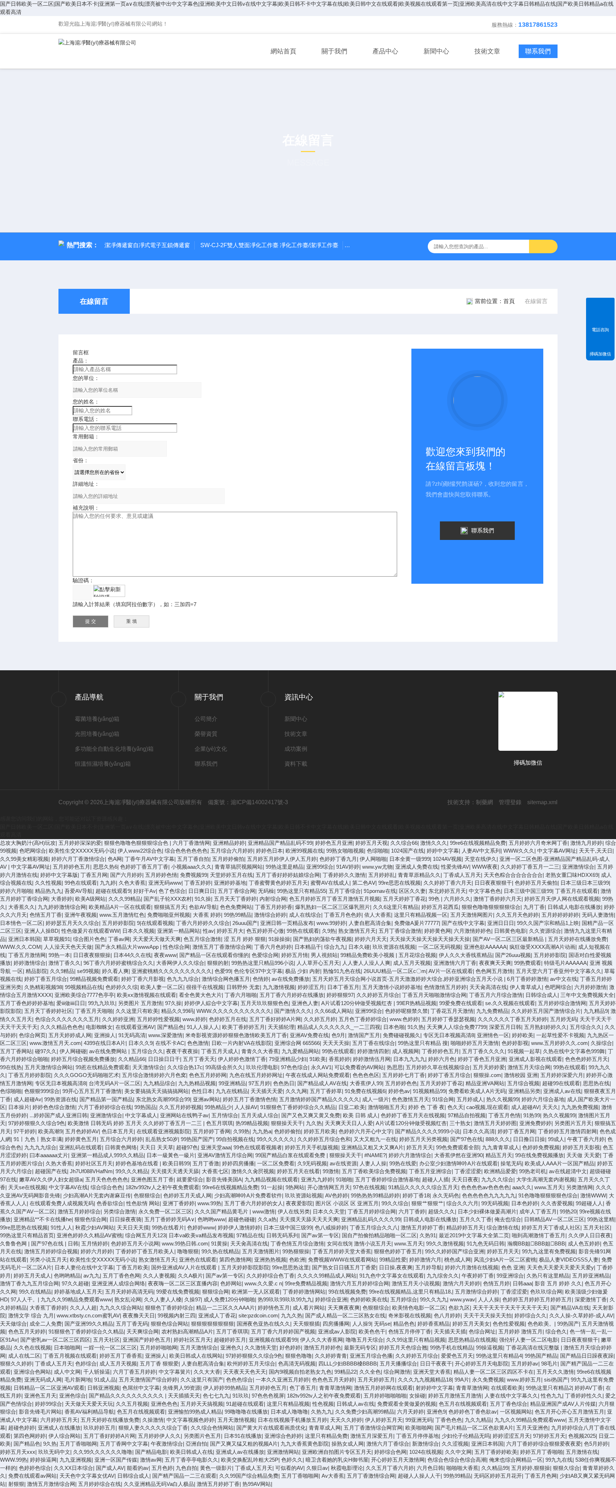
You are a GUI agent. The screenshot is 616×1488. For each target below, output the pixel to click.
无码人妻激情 (598, 915)
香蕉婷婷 (339, 1059)
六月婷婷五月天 (59, 1420)
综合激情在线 (503, 1227)
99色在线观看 (81, 883)
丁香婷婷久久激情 (344, 875)
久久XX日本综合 (73, 1468)
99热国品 (145, 1107)
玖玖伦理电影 (262, 1067)
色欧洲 (297, 1260)
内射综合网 (273, 899)
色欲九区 (459, 1308)
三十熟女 (460, 1123)
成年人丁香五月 (538, 1211)
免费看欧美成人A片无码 (476, 1091)
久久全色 (370, 1372)
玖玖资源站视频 (303, 1195)
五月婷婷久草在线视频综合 (438, 1067)
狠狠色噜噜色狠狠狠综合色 (137, 843)
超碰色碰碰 (241, 1219)
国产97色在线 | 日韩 (54, 1243)
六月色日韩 (430, 1468)
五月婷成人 (470, 1099)
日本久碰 (359, 947)
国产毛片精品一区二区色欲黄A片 (474, 1428)
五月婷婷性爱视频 (158, 1019)
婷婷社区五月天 (94, 1163)
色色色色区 (366, 1075)
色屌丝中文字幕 (141, 1388)
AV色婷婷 (336, 1195)
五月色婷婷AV (82, 1131)
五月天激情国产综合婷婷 (148, 1380)
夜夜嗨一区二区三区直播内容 (182, 1283)
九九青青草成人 (500, 1147)
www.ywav (462, 1299)
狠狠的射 (218, 963)
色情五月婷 (496, 1283)
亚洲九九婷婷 (317, 1179)
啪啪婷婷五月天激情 (475, 1043)
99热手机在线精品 (451, 1347)
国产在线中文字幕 (463, 923)
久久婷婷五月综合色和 (324, 1139)
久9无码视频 (312, 1163)
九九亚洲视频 (76, 1460)
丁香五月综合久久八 (374, 1227)
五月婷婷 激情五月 (520, 1331)
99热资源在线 (60, 1099)
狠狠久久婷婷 (16, 1363)
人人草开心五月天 (318, 963)
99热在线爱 (402, 1163)
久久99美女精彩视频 (24, 859)
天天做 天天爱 (583, 1155)
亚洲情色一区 (493, 1035)
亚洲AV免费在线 (309, 1035)
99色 (434, 899)
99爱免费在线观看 (460, 1003)
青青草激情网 (335, 1388)
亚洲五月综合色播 (371, 1356)
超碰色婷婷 (21, 1428)
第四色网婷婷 (30, 1436)
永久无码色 (445, 1195)
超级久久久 (441, 1211)
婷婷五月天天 (503, 1251)
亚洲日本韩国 (24, 939)
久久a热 (267, 1219)
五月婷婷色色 (401, 1083)
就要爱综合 (189, 1179)
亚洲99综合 (319, 867)
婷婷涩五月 (311, 987)
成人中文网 (67, 1372)
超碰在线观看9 (113, 891)
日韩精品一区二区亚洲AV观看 (49, 1388)
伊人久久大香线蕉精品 (465, 955)
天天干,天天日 (595, 851)
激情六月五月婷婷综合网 (359, 1283)
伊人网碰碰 (73, 1051)
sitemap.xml (542, 802)
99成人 (556, 1139)
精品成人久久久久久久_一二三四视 (338, 1027)
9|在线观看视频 (155, 923)
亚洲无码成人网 (43, 1380)
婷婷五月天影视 (581, 1147)
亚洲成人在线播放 (59, 1428)
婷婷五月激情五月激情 (455, 1396)
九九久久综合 (497, 1179)
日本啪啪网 (67, 1347)
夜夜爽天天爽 (495, 963)
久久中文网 (458, 1452)
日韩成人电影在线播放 (574, 907)
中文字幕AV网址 (556, 851)
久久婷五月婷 (320, 1019)
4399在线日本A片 (104, 1043)
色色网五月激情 (494, 971)
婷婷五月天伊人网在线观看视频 (561, 899)
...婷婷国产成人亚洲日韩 (58, 1115)
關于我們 (334, 51)
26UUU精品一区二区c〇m (395, 971)
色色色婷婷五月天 (586, 1059)
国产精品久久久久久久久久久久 (127, 1396)
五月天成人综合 (259, 1115)
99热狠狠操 (295, 1251)
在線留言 (94, 301)
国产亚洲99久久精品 (89, 1324)
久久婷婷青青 (331, 1356)
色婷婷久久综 (122, 987)
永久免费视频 (488, 1380)
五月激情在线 (582, 1452)
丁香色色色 (448, 1420)
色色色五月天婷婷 (333, 1380)
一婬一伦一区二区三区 (110, 1347)
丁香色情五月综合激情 (297, 1243)
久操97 (192, 1299)
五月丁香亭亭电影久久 (191, 1460)
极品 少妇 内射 (302, 971)
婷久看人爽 (115, 971)
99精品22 (345, 1372)
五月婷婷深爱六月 (561, 1075)
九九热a (261, 1131)
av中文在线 (563, 979)
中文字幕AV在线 (68, 1187)
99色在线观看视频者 (257, 1147)
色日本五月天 (118, 1131)
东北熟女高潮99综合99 (163, 1099)
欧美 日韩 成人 (360, 1115)
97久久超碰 (75, 1283)
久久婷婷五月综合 (377, 995)
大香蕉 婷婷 (207, 915)
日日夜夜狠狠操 (92, 955)
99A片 (462, 1380)
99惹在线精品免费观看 (102, 1067)
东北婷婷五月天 (447, 891)
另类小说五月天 (48, 1260)
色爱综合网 (265, 955)
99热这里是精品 (284, 867)
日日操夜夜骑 (125, 1219)
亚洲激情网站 (283, 1452)
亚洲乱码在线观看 (80, 1147)
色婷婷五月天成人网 (187, 1195)
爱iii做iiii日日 (70, 1003)
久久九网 (296, 1091)
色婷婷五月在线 (227, 1019)
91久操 (203, 899)
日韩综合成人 (541, 995)
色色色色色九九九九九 (488, 1195)
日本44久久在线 (132, 955)
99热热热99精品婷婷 (375, 1195)
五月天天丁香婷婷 (235, 899)
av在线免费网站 (108, 1051)
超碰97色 (187, 1147)
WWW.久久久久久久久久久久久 (233, 1011)
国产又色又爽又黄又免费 (310, 1115)
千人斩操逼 (96, 1372)
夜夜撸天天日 (139, 1315)
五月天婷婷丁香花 (404, 899)
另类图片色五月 (202, 1436)
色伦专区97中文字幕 (258, 971)
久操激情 (153, 1420)
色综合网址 (482, 1331)
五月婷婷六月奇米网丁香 (538, 843)
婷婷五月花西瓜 (440, 907)
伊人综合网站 (64, 1436)
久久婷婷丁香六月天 (447, 883)
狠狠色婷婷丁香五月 (398, 1251)
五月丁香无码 (132, 1324)
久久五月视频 (132, 1404)
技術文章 (487, 51)
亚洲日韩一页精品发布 (287, 923)
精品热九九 (48, 891)
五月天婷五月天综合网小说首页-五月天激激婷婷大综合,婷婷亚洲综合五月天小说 (408, 979)
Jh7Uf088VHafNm (91, 1171)
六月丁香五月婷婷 (134, 1372)
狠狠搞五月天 (170, 907)
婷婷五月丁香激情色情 (249, 1099)
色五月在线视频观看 (463, 1404)
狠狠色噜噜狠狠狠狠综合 (491, 907)
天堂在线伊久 (480, 859)
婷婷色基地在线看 (137, 1163)
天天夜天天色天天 (244, 1372)
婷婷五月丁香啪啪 (541, 1452)
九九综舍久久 (443, 1276)
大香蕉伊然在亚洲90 (458, 1155)
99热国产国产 (197, 1139)
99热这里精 (600, 1219)
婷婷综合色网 (390, 1452)
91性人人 (61, 1227)
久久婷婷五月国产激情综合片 (546, 1011)
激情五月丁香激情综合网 (221, 947)
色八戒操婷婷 (331, 1227)
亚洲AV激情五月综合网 (224, 1155)
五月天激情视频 (236, 1420)
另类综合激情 (119, 1211)
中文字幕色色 (485, 891)
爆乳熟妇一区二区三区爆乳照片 (332, 907)
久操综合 (601, 1043)
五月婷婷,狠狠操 (530, 1468)
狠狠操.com (487, 1075)
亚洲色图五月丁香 (152, 1179)
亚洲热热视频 (270, 1260)
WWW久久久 (518, 851)
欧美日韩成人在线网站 (196, 1356)
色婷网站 (231, 1283)
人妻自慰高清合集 (370, 923)
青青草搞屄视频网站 (239, 867)
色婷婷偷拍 (287, 1131)
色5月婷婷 (596, 1444)
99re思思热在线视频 (24, 1227)
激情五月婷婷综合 (79, 1211)
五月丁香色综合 (508, 1404)
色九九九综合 (183, 979)
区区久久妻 (412, 891)
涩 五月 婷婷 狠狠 (245, 939)
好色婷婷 (290, 1347)
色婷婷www (201, 1227)
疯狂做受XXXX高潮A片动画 (542, 947)
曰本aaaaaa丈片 (49, 1155)
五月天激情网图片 (471, 915)
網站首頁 (283, 51)
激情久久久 (433, 843)
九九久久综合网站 (120, 1308)
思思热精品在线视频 (472, 1340)
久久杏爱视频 (557, 1203)
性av (208, 931)
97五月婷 (259, 1083)
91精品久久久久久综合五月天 (423, 1187)
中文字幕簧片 (175, 1372)
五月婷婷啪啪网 (158, 1347)
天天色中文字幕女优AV (87, 1476)
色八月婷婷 (447, 1315)
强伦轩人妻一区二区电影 (528, 1340)
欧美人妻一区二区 (161, 987)
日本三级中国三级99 (528, 891)
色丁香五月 (302, 1388)
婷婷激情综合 (30, 963)
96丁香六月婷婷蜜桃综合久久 (118, 963)
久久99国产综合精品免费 (248, 1476)
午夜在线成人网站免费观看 (318, 1075)
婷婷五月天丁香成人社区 (551, 1227)
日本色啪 (394, 1027)
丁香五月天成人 (219, 1051)
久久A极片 (190, 1276)
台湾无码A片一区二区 (114, 1083)
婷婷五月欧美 (320, 1131)
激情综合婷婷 (270, 915)
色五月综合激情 (202, 939)
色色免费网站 (236, 907)
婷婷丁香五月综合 (45, 979)
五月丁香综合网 (236, 891)
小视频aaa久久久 (191, 867)
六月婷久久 (457, 899)
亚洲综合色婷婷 (283, 1436)
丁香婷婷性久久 (583, 1396)
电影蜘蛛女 (99, 1027)
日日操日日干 (164, 1059)
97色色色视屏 (268, 1396)
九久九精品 (478, 1420)
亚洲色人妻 (305, 1003)
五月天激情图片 (260, 1251)
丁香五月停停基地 (417, 1436)
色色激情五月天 (410, 1099)
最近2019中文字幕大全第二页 (474, 1235)
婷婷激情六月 (425, 1260)
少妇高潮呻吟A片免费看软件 (248, 1195)
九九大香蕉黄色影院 (305, 1444)
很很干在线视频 (205, 987)
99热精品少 (218, 1107)
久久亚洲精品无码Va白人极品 (159, 1484)
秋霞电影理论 (347, 1468)
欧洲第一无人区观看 (256, 1292)
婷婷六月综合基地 (543, 1099)
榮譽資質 (206, 734)
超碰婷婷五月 (230, 1340)
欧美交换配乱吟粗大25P (249, 1460)
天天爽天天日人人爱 (349, 1123)
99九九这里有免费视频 (549, 1251)
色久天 (455, 1107)
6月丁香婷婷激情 (527, 979)
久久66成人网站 (333, 1011)
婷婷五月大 (230, 931)
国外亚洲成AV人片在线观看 (184, 1267)
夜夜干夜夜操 (182, 1051)
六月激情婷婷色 (472, 931)
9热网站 (295, 1187)
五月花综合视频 (417, 955)
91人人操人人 (203, 1027)
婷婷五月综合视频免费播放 (83, 1059)
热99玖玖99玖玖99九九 (285, 1299)
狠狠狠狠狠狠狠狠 (212, 1324)
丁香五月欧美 (132, 1267)
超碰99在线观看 (561, 1083)
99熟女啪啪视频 (345, 851)
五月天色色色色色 (106, 1179)
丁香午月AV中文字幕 (149, 859)
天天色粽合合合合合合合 (513, 875)
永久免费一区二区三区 (165, 1211)
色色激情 (198, 1043)
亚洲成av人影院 (337, 1331)
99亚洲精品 (232, 1083)
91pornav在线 (380, 891)
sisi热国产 (556, 1380)
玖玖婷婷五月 (99, 1428)
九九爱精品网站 (300, 1051)
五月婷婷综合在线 (99, 1484)
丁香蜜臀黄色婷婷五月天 (278, 883)
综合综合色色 (107, 1187)
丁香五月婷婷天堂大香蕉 (341, 1251)
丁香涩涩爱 (468, 1171)
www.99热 (209, 1203)
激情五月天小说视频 (416, 1283)
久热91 (428, 1235)
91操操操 (279, 939)
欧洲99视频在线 (304, 851)
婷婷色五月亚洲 (334, 843)
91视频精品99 (429, 1091)
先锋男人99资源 (181, 1388)
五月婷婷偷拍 (228, 859)
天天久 (550, 1107)
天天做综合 (13, 1324)
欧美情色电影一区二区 (419, 1308)
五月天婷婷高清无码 (129, 1292)
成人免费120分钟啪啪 (229, 1299)
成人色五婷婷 (584, 1243)
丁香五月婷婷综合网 (372, 1211)
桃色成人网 (457, 1260)
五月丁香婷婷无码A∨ (169, 1219)
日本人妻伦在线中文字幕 (84, 1267)
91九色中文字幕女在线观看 (391, 1276)
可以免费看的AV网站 (359, 1067)
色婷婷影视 (515, 1043)
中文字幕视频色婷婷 (190, 1420)
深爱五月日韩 (505, 1027)
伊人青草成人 (526, 987)
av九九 (91, 1276)
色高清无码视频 (296, 1363)
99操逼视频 (489, 1347)
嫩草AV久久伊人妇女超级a (50, 1179)
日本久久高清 (479, 1131)
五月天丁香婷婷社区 (48, 1011)
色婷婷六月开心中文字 (365, 1131)
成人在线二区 (24, 1356)
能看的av (138, 1468)
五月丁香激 (205, 1163)
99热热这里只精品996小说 (262, 963)
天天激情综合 (148, 1067)
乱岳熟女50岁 (161, 1139)
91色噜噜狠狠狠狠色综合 (548, 1195)
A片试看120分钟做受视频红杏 (357, 1003)
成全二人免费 (46, 1324)
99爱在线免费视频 (177, 1292)
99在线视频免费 (347, 1292)
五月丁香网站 (16, 1051)
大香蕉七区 (215, 1171)
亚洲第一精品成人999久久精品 (107, 1155)
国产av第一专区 (320, 1235)
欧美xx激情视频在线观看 (146, 995)
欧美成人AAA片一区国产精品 (559, 1163)
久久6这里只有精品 (396, 907)
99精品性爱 (392, 1260)
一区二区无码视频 (439, 947)
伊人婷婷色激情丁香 (242, 1059)
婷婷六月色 (441, 1059)
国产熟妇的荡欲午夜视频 (322, 939)
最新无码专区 (360, 1347)
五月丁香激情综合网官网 (373, 1428)
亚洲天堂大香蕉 (432, 1372)
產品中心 (385, 51)
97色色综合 (294, 1067)
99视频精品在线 (84, 987)
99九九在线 (559, 1460)
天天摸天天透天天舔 (175, 1171)
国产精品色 (170, 1027)
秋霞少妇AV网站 (94, 1227)
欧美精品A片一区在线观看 (120, 907)
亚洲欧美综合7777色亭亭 (84, 995)
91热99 (531, 1115)
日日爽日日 (201, 891)
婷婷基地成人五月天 (78, 1292)
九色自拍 (186, 1468)
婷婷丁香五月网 (516, 1131)
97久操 (173, 1003)
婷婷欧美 (522, 1035)
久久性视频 (48, 883)
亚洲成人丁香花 (217, 1315)
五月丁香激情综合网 (371, 1476)
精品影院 (36, 971)
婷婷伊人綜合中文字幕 (211, 1003)
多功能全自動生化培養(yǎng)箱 (114, 749)
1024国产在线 (407, 851)
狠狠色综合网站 (169, 1324)
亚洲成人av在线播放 (240, 1452)
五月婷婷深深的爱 (79, 843)
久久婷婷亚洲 (118, 1019)
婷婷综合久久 (530, 1315)
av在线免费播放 (290, 979)
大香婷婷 (61, 899)
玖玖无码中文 (54, 1452)
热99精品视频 (252, 1123)
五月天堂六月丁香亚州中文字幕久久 (558, 971)
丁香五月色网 (541, 1476)
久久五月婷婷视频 (180, 1107)
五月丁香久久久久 (483, 1051)
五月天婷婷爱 (489, 1067)
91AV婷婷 (347, 867)
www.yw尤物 (377, 867)
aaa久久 (522, 1187)
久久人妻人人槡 (162, 1299)
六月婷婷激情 (590, 987)
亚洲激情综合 (578, 867)
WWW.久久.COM (20, 947)
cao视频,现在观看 (487, 1107)
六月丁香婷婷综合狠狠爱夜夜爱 (543, 1444)
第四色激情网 (235, 1260)
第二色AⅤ (363, 883)
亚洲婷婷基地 (230, 883)
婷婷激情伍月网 (371, 1059)
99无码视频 (494, 1203)
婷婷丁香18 (416, 1195)
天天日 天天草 (156, 1147)
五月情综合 (224, 1115)
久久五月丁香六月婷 (390, 1468)
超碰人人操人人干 (419, 1476)
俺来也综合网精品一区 (516, 1460)
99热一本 (59, 955)
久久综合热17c (184, 1067)
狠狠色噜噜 (298, 1356)
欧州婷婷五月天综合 (251, 1363)
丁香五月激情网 (27, 955)
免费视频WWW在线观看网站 (342, 1260)
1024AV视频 (447, 859)
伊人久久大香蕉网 (321, 1340)
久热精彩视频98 (43, 987)
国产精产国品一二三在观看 (184, 1476)
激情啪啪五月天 (386, 1107)
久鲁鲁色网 (14, 1243)
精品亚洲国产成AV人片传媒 (563, 1404)
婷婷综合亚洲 (331, 1299)
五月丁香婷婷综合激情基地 (387, 1179)
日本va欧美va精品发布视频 (201, 1235)
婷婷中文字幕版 (59, 875)
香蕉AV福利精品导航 (89, 1412)
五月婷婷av (524, 1363)
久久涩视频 (455, 1444)
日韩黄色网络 (121, 1147)
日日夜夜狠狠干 (493, 883)
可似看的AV (289, 1468)
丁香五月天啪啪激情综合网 (434, 995)
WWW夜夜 (485, 867)
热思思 (395, 1067)
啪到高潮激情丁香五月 (538, 1235)
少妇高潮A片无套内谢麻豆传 (97, 1195)
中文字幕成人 (141, 1115)
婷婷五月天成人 (32, 1276)
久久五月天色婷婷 (517, 915)
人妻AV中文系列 (481, 851)
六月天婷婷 (410, 1412)
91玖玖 (240, 1396)
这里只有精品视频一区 (420, 915)
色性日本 (202, 1091)
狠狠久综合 (566, 1468)
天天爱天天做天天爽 (157, 939)
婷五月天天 (419, 1147)
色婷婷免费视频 (541, 1147)
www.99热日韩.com (185, 1243)
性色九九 (551, 1396)
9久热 (50, 1444)
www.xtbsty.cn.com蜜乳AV (88, 1315)
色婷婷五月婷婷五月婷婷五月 (537, 1299)
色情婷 (261, 979)
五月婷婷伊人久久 (159, 1436)
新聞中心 (436, 51)
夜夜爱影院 (299, 1203)
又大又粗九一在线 (375, 1139)
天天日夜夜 (465, 1179)
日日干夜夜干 (436, 1363)
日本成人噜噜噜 (289, 1412)
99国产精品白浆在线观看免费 (291, 1155)
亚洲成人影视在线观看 (535, 1059)
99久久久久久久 (275, 1139)
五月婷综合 (403, 1299)
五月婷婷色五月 (71, 867)
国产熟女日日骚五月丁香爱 (344, 1267)
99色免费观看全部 (457, 1147)
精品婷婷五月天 (465, 1227)
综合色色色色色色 (186, 851)
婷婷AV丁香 (589, 1388)
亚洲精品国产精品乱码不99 (280, 843)
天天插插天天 (184, 1396)
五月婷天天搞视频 (201, 1404)
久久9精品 (62, 971)
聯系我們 (538, 51)
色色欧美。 (541, 1324)
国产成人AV (110, 1468)
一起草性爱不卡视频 (560, 1035)
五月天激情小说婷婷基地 (391, 987)
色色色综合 (239, 1380)
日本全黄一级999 (409, 859)
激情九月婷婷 (586, 843)
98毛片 (549, 1363)
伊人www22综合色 (140, 851)
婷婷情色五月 (274, 1308)
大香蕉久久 (21, 907)
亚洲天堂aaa (216, 1147)
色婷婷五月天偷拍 (536, 883)
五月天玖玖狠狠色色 (265, 1003)
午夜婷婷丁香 (478, 1276)
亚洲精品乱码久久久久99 (370, 1219)
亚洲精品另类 (524, 1091)
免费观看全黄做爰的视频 (406, 1404)
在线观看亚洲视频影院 (163, 1131)
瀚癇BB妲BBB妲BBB (536, 1243)
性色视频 (323, 1404)
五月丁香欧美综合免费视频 (374, 1171)
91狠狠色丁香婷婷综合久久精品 (297, 1107)
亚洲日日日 (500, 923)
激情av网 (151, 1460)
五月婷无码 (563, 1019)
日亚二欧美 (351, 1107)
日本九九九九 (409, 1059)
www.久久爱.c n (263, 1283)
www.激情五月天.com (55, 1043)
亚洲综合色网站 (32, 1372)
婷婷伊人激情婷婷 (239, 1227)
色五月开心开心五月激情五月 (569, 1412)
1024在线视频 (425, 1452)
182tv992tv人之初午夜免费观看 (162, 1187)
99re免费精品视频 (306, 1283)
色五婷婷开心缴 (265, 931)
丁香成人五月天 (462, 875)
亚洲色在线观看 (197, 1260)
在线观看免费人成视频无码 (62, 1203)
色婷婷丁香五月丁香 (144, 867)
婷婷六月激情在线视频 (471, 1267)
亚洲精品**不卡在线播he (43, 1219)
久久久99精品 (124, 899)
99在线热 (11, 1067)
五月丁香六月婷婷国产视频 (283, 1331)
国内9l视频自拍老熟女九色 (300, 1372)
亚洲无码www (164, 883)
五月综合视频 (523, 1083)
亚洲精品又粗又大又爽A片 (372, 1147)
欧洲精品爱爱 (500, 1171)
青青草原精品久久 (419, 875)
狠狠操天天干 (287, 1123)
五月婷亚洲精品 (591, 1276)
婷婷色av (399, 1091)
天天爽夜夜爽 (344, 1308)
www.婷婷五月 (524, 1380)
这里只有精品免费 (326, 1436)
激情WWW (593, 1195)
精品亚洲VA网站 (485, 1083)
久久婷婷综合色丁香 (270, 1276)
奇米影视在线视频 (409, 1315)
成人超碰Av (27, 1099)
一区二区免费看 (275, 1163)
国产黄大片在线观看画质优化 (271, 1428)
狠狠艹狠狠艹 (427, 1203)
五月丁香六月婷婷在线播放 (292, 995)
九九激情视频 (279, 987)
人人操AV (246, 1107)
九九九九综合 (40, 1147)
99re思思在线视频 (399, 883)
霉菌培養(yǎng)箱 (97, 719)
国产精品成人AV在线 (322, 1083)
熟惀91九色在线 (342, 971)
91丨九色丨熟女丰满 (38, 1139)
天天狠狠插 (306, 1324)
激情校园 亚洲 (521, 1075)
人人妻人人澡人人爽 (366, 963)
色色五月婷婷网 (207, 1075)
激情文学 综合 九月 (31, 1315)
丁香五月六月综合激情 (496, 995)
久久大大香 (207, 1372)
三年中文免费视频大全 (587, 995)
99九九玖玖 (101, 1003)
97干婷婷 (24, 1131)
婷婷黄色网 (437, 931)
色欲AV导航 (203, 907)
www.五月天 (548, 1187)
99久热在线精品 (220, 1251)
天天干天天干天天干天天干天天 (510, 1308)
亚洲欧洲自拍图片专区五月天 (336, 1452)
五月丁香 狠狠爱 (159, 1363)
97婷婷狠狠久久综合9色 (36, 1123)
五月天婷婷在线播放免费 (577, 939)
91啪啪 (344, 1179)
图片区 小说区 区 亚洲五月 (347, 1203)
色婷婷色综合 (35, 1468)
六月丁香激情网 (191, 843)
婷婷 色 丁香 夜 (426, 1107)
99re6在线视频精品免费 (478, 843)
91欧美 (317, 1059)
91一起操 (272, 1187)
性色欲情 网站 (143, 1203)
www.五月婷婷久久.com (559, 1043)
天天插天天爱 (267, 1091)
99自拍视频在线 (235, 1139)
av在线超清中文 (568, 1171)
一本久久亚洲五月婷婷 (282, 1380)
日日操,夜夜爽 (395, 1267)
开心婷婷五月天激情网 (398, 1460)
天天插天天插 (450, 1331)
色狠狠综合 (147, 1195)
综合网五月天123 (145, 1235)
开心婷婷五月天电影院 (481, 1363)
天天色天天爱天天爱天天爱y (560, 1267)
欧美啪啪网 (418, 1428)
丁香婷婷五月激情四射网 (567, 1131)
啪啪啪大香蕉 (462, 1468)
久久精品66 (131, 1059)
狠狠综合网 (215, 1292)
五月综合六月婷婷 (231, 851)
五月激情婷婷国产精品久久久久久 (319, 1099)
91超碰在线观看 (245, 1404)
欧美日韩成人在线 (191, 1452)
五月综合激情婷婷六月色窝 (154, 1075)
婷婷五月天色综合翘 (403, 1347)
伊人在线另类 (294, 1211)
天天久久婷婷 (346, 1420)
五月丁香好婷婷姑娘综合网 (288, 875)
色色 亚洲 (512, 1267)
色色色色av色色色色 (485, 1187)
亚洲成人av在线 (562, 1091)
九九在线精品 (232, 1091)
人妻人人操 (373, 1163)
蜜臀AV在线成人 (329, 883)
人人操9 (361, 1324)
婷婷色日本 (269, 851)
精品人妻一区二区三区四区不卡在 (493, 1372)
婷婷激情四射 (373, 1051)
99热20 (568, 1211)
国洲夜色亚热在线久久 (263, 1324)
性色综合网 (176, 947)
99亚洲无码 (418, 1420)
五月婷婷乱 (381, 875)
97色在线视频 (369, 1187)
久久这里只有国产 (201, 1380)
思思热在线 (596, 1083)
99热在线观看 (303, 931)
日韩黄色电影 (510, 931)
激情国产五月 (364, 1035)
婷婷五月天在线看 (298, 1171)
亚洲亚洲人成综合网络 (118, 1283)
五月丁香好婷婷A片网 (275, 1019)
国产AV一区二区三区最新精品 (509, 939)
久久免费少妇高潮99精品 (364, 1412)
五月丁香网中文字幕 (124, 1444)
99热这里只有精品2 (549, 1388)
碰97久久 (46, 1051)
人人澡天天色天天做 (68, 947)
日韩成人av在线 (355, 1404)
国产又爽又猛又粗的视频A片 (244, 1444)
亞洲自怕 (196, 1444)
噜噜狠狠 (188, 1251)
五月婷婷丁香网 (211, 1131)
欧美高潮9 (50, 1131)
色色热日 (283, 1083)
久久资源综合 (545, 931)
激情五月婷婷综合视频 (51, 1251)
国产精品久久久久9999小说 (427, 1131)
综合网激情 (397, 1372)
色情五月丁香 (46, 915)
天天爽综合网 (143, 1331)
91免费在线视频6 (365, 1091)
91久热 (415, 1027)
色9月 (338, 1035)
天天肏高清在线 (488, 987)
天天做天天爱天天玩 (89, 1404)
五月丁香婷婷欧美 (495, 1452)
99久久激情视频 (445, 1243)
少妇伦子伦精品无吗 (466, 1436)
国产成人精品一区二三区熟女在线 (345, 1315)
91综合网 (443, 1099)
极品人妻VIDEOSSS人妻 (569, 1260)
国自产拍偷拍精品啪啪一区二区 (379, 1235)
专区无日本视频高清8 (448, 1035)
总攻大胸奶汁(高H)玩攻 (28, 843)
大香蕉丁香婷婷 (48, 1308)
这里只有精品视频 (288, 1404)
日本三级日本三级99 (584, 883)
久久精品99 (494, 1468)
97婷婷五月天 (549, 1436)
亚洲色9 (436, 1412)
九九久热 (291, 1315)
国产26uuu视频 (513, 955)
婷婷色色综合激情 (53, 1107)
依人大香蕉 (377, 915)
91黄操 (219, 1243)
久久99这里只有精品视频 (415, 1340)
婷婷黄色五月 (81, 1139)
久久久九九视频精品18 (425, 1380)
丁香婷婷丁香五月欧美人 (144, 1251)
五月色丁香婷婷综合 (363, 1019)
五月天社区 (596, 1227)
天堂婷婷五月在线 (231, 875)
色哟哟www (211, 1219)
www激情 (263, 1211)
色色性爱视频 (509, 1324)
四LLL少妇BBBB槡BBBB (347, 1363)
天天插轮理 (281, 1027)
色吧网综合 (32, 851)
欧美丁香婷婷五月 (243, 1027)
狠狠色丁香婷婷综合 (169, 1308)
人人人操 (488, 1299)
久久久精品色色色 (61, 1027)
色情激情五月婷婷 (445, 987)
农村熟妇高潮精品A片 (187, 1331)
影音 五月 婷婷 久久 (558, 1283)
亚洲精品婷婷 (229, 843)
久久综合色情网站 (212, 1428)
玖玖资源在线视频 (394, 947)
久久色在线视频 (32, 1347)
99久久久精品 (131, 1171)
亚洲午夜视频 (81, 915)
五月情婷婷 (94, 1243)
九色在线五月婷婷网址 (256, 1075)
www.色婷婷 (404, 1019)
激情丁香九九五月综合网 (29, 1283)
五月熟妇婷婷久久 (545, 1027)
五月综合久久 (586, 1027)
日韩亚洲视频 (103, 1388)
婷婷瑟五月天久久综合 (72, 923)
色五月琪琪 (219, 1123)
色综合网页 (32, 1035)
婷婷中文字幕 (443, 851)
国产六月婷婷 (126, 875)
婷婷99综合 (48, 1404)
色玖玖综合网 (546, 1292)
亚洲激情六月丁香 (454, 963)
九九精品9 (596, 1011)
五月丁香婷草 (326, 1091)
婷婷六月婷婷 (97, 1251)
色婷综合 (86, 1363)
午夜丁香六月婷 (586, 1139)
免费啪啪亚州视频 (168, 915)
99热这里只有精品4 (499, 1356)
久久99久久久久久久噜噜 (102, 1452)
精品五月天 (499, 1155)
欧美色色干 (372, 1331)
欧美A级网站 (90, 899)
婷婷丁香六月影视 (142, 979)
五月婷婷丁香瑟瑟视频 (448, 1019)
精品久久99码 (177, 1011)
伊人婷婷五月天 (383, 1420)
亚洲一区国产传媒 (115, 1460)
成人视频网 (405, 1051)
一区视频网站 (516, 1412)
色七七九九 (216, 1396)
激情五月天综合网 (529, 1067)
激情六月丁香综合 (387, 1444)
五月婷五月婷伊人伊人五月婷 (282, 859)
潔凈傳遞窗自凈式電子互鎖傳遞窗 (147, 245)
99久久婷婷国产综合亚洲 (454, 1251)
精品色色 (404, 1324)
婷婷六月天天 (371, 939)
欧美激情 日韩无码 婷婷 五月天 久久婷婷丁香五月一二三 (135, 1123)
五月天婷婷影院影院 (245, 1267)
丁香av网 (119, 939)
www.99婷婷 (331, 923)
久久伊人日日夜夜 (589, 1235)
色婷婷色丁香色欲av (472, 1412)
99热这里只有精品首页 (27, 1235)
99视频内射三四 (176, 1315)
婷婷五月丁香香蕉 (120, 1356)
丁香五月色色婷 (342, 915)
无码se (382, 1324)
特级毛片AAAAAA (565, 963)
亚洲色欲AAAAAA (485, 947)
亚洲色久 (231, 1347)
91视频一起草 (524, 1051)
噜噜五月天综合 (364, 1340)
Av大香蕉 (333, 1476)
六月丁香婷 (412, 1211)
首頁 (509, 301)
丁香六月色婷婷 (273, 947)
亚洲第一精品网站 (178, 931)
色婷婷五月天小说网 (135, 1243)
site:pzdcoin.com (258, 1315)
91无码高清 (131, 1035)
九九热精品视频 (197, 1083)
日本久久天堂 (329, 1211)
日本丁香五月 (343, 987)
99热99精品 (237, 915)
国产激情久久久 (293, 1011)
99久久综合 (395, 1203)
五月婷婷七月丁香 (403, 1075)
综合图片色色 (89, 939)
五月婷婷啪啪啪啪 (385, 1396)
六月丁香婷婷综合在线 (105, 1107)
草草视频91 (56, 939)
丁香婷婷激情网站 (304, 1292)
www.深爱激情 (165, 1035)
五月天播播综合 (398, 1363)
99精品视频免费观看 (94, 979)
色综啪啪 (377, 851)
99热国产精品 (541, 1356)
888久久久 (498, 1139)
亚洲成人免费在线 (416, 867)
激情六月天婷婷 (461, 1283)
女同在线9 (339, 1243)
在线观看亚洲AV (134, 1027)
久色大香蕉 (132, 883)
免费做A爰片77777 (416, 923)
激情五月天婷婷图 (495, 1123)
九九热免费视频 (580, 1107)
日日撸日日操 (529, 1139)
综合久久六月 (462, 1203)
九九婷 (108, 883)
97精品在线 (249, 1235)
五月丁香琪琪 (232, 1331)
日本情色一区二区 (21, 923)
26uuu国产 (244, 923)
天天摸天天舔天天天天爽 (308, 1219)
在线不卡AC (169, 1043)
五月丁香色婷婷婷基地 (26, 1003)
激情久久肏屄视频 (252, 1171)
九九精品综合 (159, 1083)
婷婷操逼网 (43, 1460)
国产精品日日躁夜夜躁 (587, 1356)
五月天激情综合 (198, 1347)
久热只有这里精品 (548, 1276)
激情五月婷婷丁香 (422, 1227)
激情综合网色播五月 (226, 979)
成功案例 (295, 749)
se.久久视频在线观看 (510, 1003)
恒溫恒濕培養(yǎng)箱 (103, 764)
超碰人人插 (435, 1179)
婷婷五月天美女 (471, 1324)
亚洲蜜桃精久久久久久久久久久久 (172, 971)
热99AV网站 (256, 1484)
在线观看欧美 (507, 1388)
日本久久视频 (138, 931)
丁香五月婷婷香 (273, 907)
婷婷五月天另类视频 (423, 1139)
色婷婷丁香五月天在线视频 (413, 1115)
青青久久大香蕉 (260, 1051)
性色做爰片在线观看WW (90, 931)
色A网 (115, 859)
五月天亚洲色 (532, 1428)
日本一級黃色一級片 (171, 1155)
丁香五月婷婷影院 (29, 1075)
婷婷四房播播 (238, 1163)
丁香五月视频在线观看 (70, 1356)
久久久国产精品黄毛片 (222, 1211)
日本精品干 (307, 947)
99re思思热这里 (290, 1267)
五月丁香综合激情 (400, 931)
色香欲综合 (110, 1203)
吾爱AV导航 (79, 891)
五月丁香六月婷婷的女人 (253, 1203)
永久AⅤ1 (321, 1067)
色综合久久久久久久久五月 (67, 1019)
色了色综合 (172, 891)
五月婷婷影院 (118, 923)
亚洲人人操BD (41, 931)
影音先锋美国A (224, 1179)
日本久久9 (140, 1043)
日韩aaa (522, 1283)
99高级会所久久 (224, 1067)
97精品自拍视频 (467, 1115)
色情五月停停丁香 (409, 1331)
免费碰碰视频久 (401, 1035)
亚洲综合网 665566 (297, 1043)
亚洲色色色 (164, 1404)
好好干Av (144, 891)
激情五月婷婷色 (322, 1347)
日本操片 (19, 1107)
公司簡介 (206, 719)
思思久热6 (105, 867)
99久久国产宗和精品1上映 (548, 923)
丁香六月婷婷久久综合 (203, 923)
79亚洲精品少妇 (288, 1059)
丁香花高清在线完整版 (533, 1347)
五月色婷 (162, 1468)
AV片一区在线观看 (450, 971)
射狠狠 (16, 1484)
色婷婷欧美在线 (368, 1299)
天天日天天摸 (133, 1227)
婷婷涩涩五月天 (511, 1436)
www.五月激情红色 (121, 915)
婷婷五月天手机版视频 (311, 1147)
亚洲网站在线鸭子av (184, 1115)
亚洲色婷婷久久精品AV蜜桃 (89, 1235)
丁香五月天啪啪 (94, 1011)
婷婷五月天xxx (17, 1452)
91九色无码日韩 (485, 1243)
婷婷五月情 (294, 955)
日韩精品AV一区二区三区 (554, 1219)
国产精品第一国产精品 (106, 1099)
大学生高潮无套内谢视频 (545, 1179)
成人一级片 (375, 1099)
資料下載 (295, 764)
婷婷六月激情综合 (410, 1155)
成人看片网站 (309, 1308)
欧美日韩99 (176, 1163)
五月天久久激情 (555, 1372)
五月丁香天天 (199, 1059)
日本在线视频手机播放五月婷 (292, 1420)
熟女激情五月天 (357, 931)
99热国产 (568, 1324)
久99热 (241, 1131)
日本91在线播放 (243, 1436)
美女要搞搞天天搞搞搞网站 (156, 1091)
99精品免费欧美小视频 (368, 955)
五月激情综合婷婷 (476, 1292)
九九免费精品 (492, 1011)
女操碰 (417, 1396)
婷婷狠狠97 (340, 995)
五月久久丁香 (476, 1219)
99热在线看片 (168, 1227)
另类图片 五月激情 (140, 1003)
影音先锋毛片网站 (40, 1412)
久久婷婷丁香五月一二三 (529, 867)
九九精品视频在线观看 (271, 1179)
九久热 (314, 1123)
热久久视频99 (502, 1099)
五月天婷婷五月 (376, 1380)
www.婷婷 (194, 1019)
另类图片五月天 (573, 1123)
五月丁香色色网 (121, 1276)
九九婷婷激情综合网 (62, 907)
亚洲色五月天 (40, 1396)
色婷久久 (292, 1460)
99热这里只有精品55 (301, 891)
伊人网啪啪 (373, 859)
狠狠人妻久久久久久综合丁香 (153, 1428)
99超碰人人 (589, 1203)
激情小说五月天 (372, 1243)
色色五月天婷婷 (27, 1331)
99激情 (331, 1171)
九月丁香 (534, 907)
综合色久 (556, 1331)
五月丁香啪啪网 (78, 1444)
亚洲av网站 (206, 1099)
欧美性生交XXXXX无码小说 (82, 851)
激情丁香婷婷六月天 (497, 899)
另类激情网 (579, 1187)
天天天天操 (336, 1043)
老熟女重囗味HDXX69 (571, 875)
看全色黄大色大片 (200, 995)
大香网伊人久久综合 (180, 963)
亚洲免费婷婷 (535, 1123)
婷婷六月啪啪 (16, 891)
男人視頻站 (324, 955)
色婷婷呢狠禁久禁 (406, 1011)
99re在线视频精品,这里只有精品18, (410, 1292)
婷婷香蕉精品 (433, 1324)
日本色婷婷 (524, 1203)
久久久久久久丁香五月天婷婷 (512, 1019)
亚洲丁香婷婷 (179, 1203)
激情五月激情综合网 (51, 1484)
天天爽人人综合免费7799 (456, 1027)
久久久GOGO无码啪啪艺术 (86, 1075)
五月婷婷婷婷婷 (560, 915)
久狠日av (317, 1468)
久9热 (328, 931)
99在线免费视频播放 (539, 1155)
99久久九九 (433, 1299)
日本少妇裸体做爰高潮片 (487, 1211)
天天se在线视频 (27, 1187)
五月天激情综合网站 (49, 1067)
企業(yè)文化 (211, 749)
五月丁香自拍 (193, 859)
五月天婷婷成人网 (69, 1035)
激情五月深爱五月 (371, 1436)
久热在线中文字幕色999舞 (574, 1051)
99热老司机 (532, 1171)
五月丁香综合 (345, 891)
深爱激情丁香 (591, 1299)
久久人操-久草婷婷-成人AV (581, 1315)
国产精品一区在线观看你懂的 (214, 955)
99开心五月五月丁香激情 (92, 1091)
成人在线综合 (305, 915)
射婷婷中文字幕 (434, 1388)
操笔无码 (511, 1163)
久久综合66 (403, 843)
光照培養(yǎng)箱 (97, 734)
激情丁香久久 (64, 963)
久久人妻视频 (159, 1276)
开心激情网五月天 (328, 1187)
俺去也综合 (507, 1219)
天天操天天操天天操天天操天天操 (430, 939)
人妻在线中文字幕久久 (511, 1396)
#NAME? (375, 1155)
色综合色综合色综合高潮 (456, 1460)
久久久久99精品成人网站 (326, 1276)
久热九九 (321, 1412)
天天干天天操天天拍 (487, 1315)
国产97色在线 (466, 1139)
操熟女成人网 (348, 1444)
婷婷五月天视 (371, 843)
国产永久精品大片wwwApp (127, 947)
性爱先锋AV (455, 867)
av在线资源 (343, 1163)
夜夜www (165, 955)
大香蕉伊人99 (366, 1083)
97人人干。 (24, 1299)
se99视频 (88, 971)
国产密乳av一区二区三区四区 (55, 1340)
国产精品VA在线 (569, 1308)
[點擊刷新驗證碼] (109, 591)
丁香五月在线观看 (576, 891)
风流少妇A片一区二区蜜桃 (505, 1260)
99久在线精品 (35, 1292)
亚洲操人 (104, 1035)
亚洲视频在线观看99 (273, 1340)
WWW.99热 (13, 1460)
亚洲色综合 (72, 1396)
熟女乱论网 (127, 1299)
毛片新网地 (78, 1380)
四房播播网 (336, 1324)
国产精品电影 (151, 1452)
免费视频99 (193, 875)
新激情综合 (425, 1444)
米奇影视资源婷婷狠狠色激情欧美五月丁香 (236, 1035)
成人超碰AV (525, 1107)
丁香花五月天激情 (452, 1011)
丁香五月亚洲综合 (430, 1171)
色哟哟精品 (67, 1276)
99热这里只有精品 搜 (423, 1043)
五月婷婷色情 (161, 875)
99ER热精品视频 (416, 1003)
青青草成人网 (325, 1428)
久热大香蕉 (59, 1163)
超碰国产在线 (51, 1171)
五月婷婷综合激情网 (562, 1003)
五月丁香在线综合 (373, 1043)
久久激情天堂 (261, 1347)
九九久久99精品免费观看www (76, 1299)
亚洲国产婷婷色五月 (147, 1340)
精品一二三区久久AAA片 (225, 1308)
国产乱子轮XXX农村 (168, 899)
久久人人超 (83, 1308)
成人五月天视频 (412, 963)
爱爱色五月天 (457, 1356)
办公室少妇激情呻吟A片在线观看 (458, 1163)
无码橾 (266, 891)
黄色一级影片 (216, 1468)
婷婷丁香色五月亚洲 (482, 1059)
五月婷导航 (428, 1267)
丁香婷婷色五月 (440, 1051)
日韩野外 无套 (243, 987)
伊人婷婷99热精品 (224, 1388)
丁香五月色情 (504, 1115)
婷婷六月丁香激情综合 (78, 859)
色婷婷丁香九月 (338, 859)
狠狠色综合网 (91, 1219)
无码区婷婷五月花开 (498, 1476)
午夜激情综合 (167, 1444)
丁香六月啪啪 (241, 995)
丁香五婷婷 (197, 883)
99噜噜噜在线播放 (246, 1412)
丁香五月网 (94, 875)
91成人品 (105, 1380)
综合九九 (334, 947)
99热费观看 (527, 963)
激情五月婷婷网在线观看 (383, 1388)
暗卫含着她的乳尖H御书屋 (337, 1460)
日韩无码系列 (282, 1235)
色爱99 (223, 971)
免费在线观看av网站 (32, 1476)
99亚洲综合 (510, 1276)
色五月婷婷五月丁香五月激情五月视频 (334, 899)
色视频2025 (582, 1436)
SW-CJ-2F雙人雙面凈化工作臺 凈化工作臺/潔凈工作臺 (269, 245)
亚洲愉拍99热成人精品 (195, 1412)
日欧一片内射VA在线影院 (241, 1043)
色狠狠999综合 (42, 1091)
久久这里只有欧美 (136, 1011)
